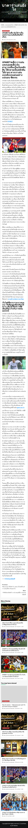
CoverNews (23, 823)
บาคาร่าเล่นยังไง (14, 7)
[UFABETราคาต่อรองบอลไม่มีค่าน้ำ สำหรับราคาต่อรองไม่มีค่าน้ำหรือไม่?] (14, 664)
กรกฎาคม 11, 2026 (19, 626)
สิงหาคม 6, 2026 (19, 708)
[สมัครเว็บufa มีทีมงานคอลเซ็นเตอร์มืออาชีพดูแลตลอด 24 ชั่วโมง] (14, 612)
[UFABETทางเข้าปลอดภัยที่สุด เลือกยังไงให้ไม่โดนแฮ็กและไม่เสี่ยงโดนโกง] (14, 638)
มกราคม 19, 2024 (19, 678)
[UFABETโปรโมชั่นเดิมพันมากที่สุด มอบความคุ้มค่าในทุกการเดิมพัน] (14, 802)
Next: (14, 592)
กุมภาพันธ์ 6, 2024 (10, 816)
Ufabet (4, 754)
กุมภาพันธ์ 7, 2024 (19, 652)
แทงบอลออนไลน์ (6, 30)
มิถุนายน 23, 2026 (19, 762)
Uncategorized (6, 701)
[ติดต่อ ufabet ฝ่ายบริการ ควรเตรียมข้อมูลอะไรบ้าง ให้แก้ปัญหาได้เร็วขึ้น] (14, 748)
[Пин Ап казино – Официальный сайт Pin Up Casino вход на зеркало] (14, 694)
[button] (2, 20)
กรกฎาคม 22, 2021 (12, 39)
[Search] (25, 20)
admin (5, 39)
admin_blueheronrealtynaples (8, 626)
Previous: (13, 586)
